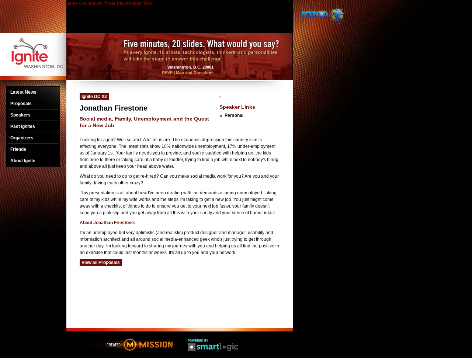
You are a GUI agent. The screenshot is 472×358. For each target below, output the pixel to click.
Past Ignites (22, 126)
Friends (18, 149)
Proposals (21, 103)
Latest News (23, 92)
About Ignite (22, 160)
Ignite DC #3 (94, 96)
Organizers (22, 137)
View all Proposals (100, 262)
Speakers (20, 115)
